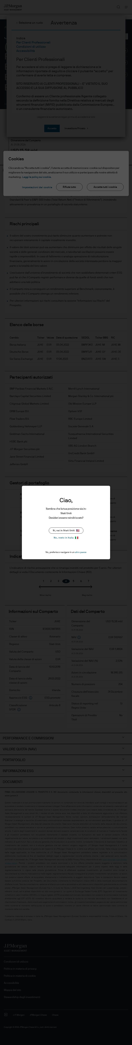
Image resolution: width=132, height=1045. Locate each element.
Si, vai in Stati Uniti (64, 530)
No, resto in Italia (64, 538)
